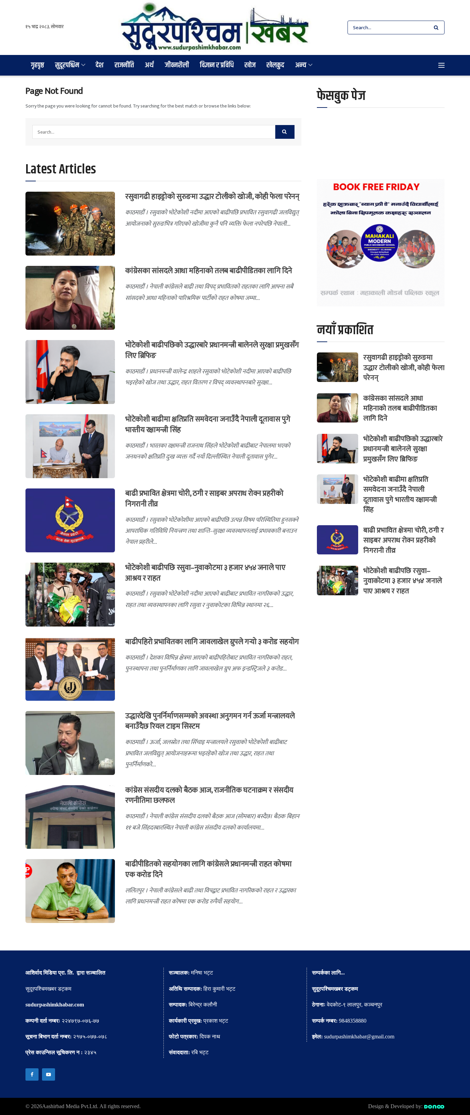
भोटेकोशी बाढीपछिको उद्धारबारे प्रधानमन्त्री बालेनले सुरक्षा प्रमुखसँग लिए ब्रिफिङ (212, 350)
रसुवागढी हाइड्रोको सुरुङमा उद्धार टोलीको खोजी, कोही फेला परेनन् (212, 196)
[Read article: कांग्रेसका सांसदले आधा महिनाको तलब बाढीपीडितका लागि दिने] (70, 298)
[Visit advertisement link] (381, 242)
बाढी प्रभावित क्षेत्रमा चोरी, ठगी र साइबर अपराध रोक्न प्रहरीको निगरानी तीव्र (204, 498)
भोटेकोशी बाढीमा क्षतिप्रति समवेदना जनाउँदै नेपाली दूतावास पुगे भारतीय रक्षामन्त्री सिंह (207, 424)
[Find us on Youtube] (48, 1074)
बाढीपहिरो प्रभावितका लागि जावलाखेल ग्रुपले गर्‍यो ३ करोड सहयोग (212, 641)
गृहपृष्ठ (37, 65)
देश (100, 65)
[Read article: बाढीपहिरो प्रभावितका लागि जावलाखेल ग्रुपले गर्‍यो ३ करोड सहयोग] (70, 669)
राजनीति (124, 65)
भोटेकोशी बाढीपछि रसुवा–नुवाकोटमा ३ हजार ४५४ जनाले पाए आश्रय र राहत (205, 573)
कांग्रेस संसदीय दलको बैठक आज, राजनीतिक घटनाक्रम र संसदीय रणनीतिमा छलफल (209, 795)
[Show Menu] (441, 65)
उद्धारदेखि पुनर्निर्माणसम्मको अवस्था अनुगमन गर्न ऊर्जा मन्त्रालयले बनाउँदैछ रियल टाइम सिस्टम (210, 721)
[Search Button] (437, 27)
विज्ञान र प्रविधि (217, 65)
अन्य (300, 65)
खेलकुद (275, 65)
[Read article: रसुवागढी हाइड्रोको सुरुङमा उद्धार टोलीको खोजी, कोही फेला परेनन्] (70, 224)
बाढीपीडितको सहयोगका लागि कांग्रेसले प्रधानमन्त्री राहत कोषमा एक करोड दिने (208, 869)
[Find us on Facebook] (32, 1074)
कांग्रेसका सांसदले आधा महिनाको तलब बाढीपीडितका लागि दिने (208, 270)
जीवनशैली (177, 65)
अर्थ (149, 65)
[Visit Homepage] (214, 27)
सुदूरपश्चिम (67, 65)
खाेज (250, 65)
